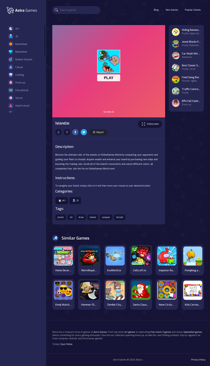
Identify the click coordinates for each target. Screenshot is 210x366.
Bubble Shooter (23, 59)
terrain (119, 217)
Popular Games (193, 9)
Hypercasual (22, 105)
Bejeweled (21, 51)
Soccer (19, 98)
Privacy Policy (198, 359)
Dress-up (20, 82)
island (93, 217)
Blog (156, 9)
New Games (172, 9)
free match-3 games (160, 332)
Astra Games (100, 332)
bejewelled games (193, 332)
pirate (61, 217)
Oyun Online (66, 344)
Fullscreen (153, 124)
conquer (106, 217)
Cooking (19, 74)
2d (71, 217)
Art (17, 28)
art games (130, 332)
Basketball (21, 44)
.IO (16, 36)
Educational (21, 90)
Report (100, 132)
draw (81, 217)
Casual (19, 67)
